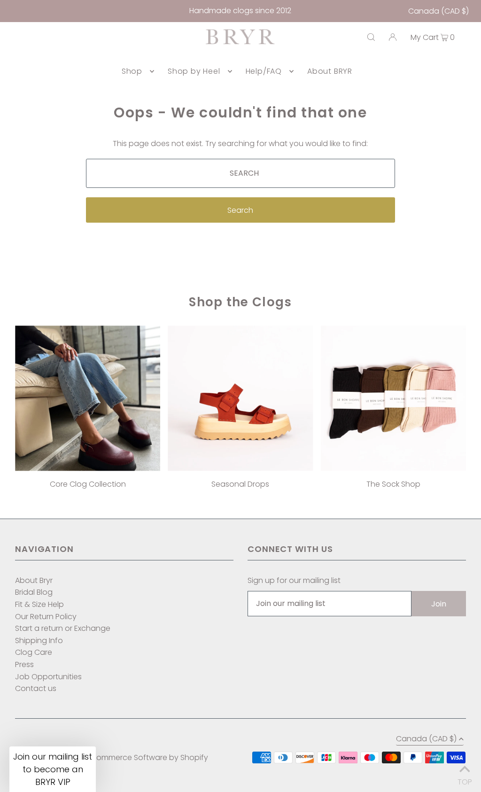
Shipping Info (39, 640)
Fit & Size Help (39, 604)
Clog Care (33, 652)
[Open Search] (371, 37)
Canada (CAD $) (438, 11)
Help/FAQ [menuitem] (264, 71)
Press (24, 664)
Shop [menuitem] (132, 71)
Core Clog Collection (88, 484)
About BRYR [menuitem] (329, 71)
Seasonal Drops (240, 484)
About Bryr (34, 580)
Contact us (35, 688)
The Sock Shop (393, 484)
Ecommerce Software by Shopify (148, 757)
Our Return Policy (46, 616)
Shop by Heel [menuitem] (194, 71)
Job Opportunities (48, 676)
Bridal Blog (34, 592)
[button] (52, 769)
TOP (465, 779)
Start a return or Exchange (62, 628)
